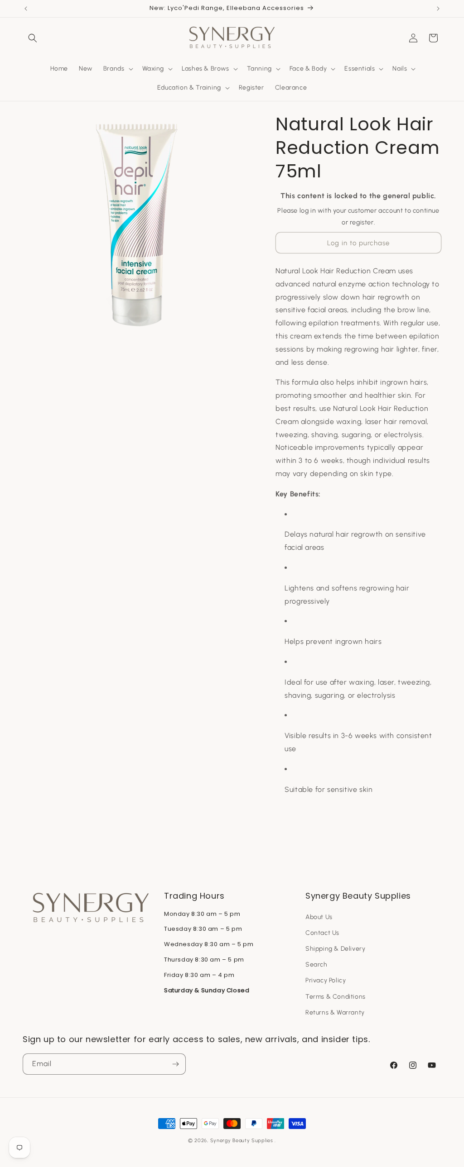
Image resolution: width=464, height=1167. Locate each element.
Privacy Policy (325, 980)
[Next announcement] (438, 8)
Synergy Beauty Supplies (241, 1140)
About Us (319, 917)
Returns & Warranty (335, 1012)
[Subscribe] (175, 1064)
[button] (33, 38)
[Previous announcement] (26, 8)
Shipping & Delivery (335, 949)
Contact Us (322, 933)
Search (316, 964)
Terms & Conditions (335, 996)
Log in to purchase (358, 243)
